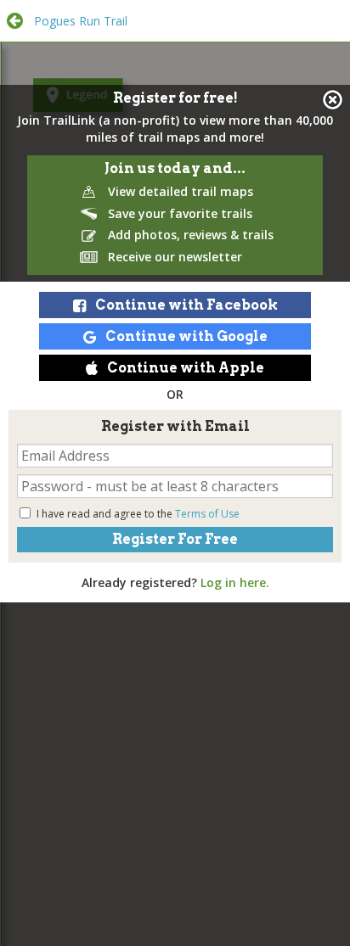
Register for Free (175, 539)
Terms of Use (207, 514)
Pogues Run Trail (80, 21)
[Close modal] (332, 99)
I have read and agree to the (138, 514)
